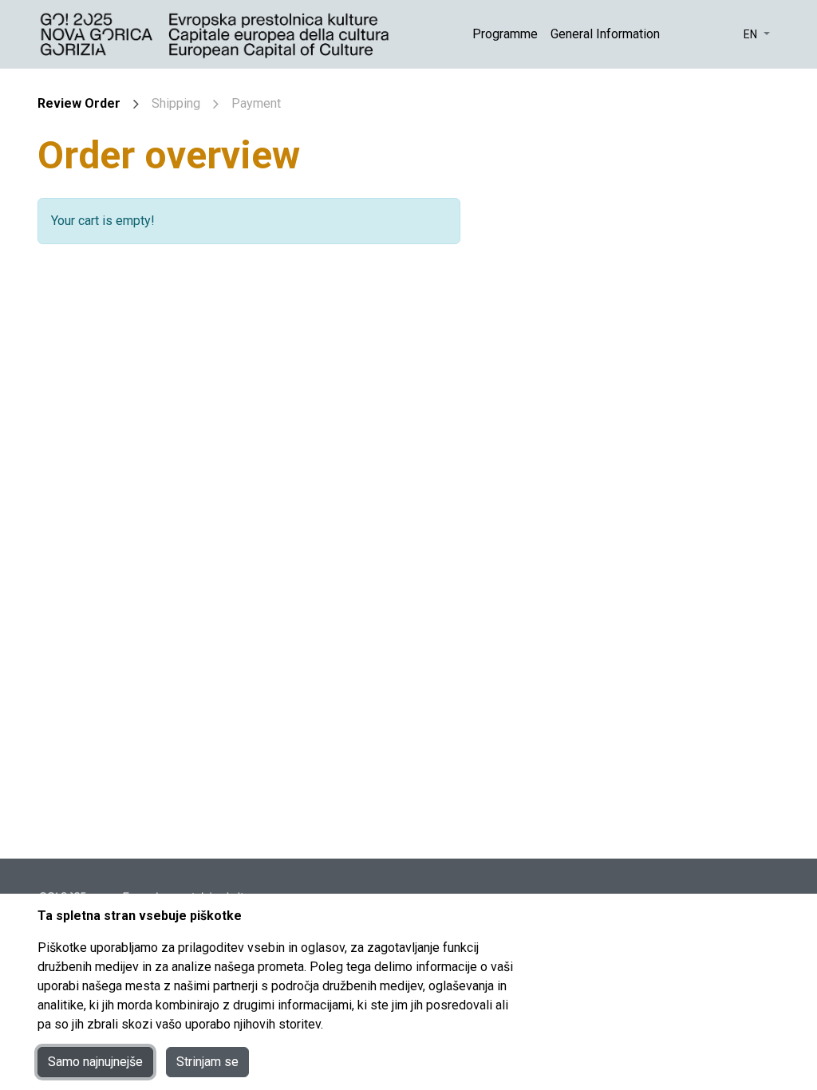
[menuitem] (505, 34)
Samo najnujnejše (95, 1061)
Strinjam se (207, 1061)
